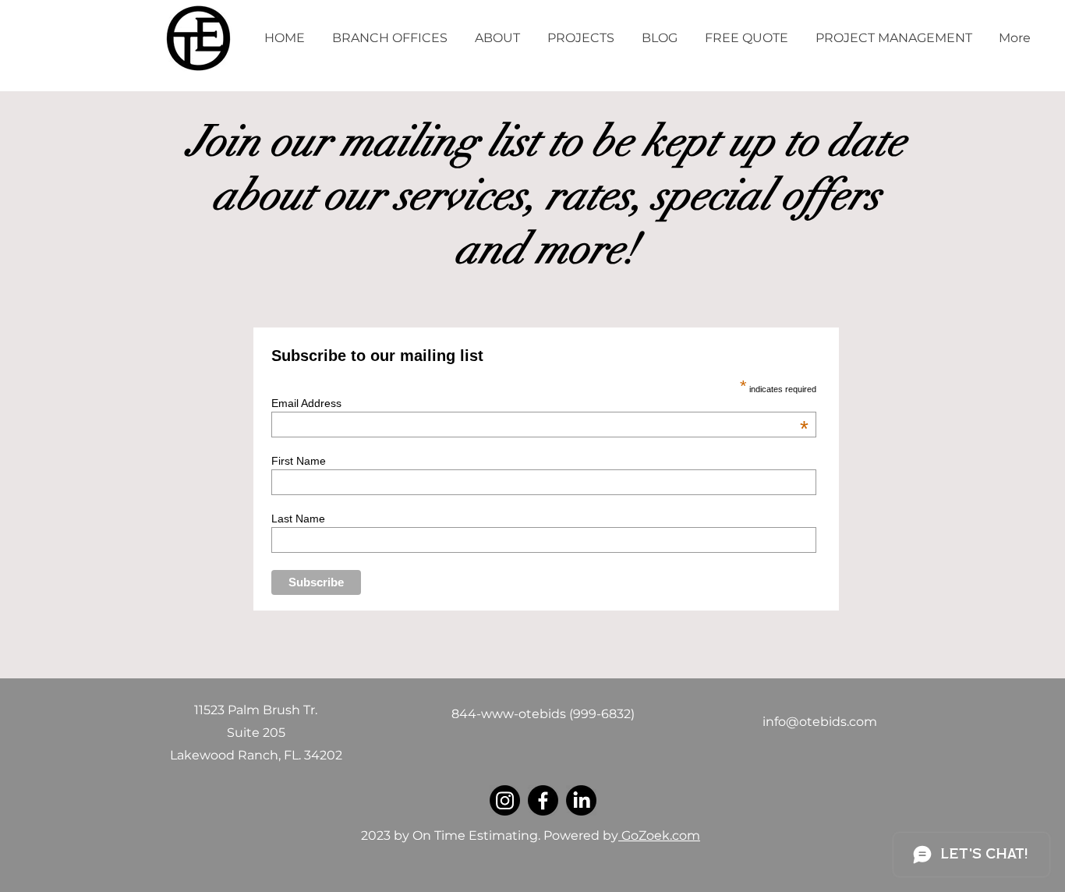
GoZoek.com (659, 835)
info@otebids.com (819, 721)
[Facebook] (543, 800)
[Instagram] (505, 800)
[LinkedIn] (581, 800)
